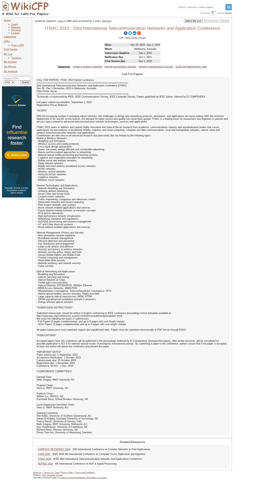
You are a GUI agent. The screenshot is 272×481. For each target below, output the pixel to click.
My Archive (10, 61)
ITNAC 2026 (44, 459)
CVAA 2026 (44, 454)
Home (7, 20)
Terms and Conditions (85, 472)
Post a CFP (17, 45)
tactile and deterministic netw (191, 66)
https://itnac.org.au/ (135, 37)
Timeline (16, 58)
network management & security (156, 66)
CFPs (7, 41)
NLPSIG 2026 (45, 463)
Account (16, 30)
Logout (15, 33)
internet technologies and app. (120, 66)
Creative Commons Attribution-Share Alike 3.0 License (83, 478)
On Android (10, 71)
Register (16, 27)
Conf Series (10, 49)
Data (57, 472)
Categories (10, 36)
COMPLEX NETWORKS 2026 (54, 449)
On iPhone (10, 66)
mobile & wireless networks (87, 66)
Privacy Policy (67, 472)
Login (14, 24)
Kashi (61, 21)
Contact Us (48, 472)
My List (8, 54)
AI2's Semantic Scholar (52, 475)
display (107, 21)
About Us (37, 472)
